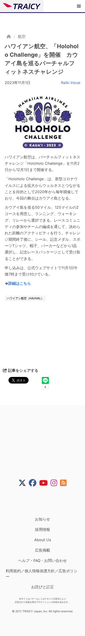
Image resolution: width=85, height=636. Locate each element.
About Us (42, 539)
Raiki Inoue (70, 82)
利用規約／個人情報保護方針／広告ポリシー (41, 573)
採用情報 (42, 529)
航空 (22, 36)
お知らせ (42, 519)
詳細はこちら (19, 283)
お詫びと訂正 (42, 586)
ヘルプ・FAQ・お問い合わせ (42, 560)
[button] (79, 6)
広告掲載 (42, 550)
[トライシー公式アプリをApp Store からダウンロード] (45, 501)
